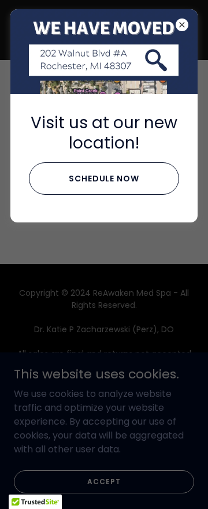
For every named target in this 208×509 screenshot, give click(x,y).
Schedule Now (104, 178)
